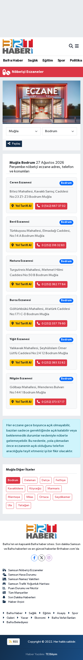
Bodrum (13, 480)
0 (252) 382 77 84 (54, 284)
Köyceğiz (35, 488)
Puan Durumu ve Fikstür (23, 588)
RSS (15, 641)
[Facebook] (34, 558)
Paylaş (16, 143)
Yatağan (23, 505)
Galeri (11, 617)
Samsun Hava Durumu (22, 574)
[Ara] (71, 46)
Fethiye (61, 480)
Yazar (24, 617)
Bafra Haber (13, 60)
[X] (41, 558)
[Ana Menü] (77, 46)
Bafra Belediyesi (17, 622)
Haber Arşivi (16, 601)
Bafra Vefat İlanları (64, 617)
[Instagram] (49, 558)
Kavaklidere (15, 488)
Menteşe (14, 496)
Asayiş (61, 613)
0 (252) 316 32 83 (53, 245)
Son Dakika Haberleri (21, 597)
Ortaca (44, 496)
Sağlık (33, 60)
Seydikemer (62, 496)
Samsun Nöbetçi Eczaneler (25, 570)
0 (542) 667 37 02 (53, 205)
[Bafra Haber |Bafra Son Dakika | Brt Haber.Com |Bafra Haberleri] (18, 46)
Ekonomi (40, 617)
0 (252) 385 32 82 (53, 362)
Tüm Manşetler (18, 592)
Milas (29, 496)
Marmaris (54, 488)
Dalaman (30, 480)
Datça (46, 480)
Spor (61, 60)
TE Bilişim (51, 654)
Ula (10, 505)
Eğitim (48, 60)
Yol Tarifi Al (23, 205)
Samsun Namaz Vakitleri (23, 579)
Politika (76, 60)
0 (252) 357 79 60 (53, 323)
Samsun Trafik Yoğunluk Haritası (28, 583)
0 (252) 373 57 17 (53, 401)
